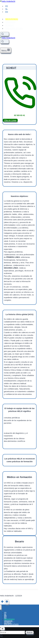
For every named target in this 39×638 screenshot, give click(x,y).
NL (6, 9)
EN (6, 12)
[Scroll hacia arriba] (2, 602)
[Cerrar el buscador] (2, 628)
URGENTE (10, 22)
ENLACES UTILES (14, 28)
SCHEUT (9, 25)
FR (6, 6)
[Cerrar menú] (1, 607)
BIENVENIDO (11, 19)
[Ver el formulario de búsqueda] (4, 34)
